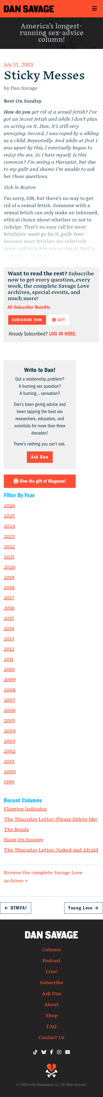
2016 (9, 608)
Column (51, 950)
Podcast (51, 961)
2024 (9, 526)
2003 (9, 741)
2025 (9, 516)
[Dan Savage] (29, 9)
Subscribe (51, 983)
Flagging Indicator (25, 809)
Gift (60, 320)
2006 (10, 710)
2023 (9, 536)
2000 (10, 772)
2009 (10, 680)
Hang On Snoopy (23, 840)
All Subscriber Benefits (29, 307)
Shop (52, 1016)
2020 (9, 567)
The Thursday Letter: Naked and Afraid (51, 850)
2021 (9, 557)
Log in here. (63, 334)
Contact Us (51, 1037)
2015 (9, 618)
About (51, 1005)
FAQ (51, 1026)
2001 (9, 761)
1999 (9, 782)
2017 (9, 598)
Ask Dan (40, 457)
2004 (10, 731)
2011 (8, 659)
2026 (9, 506)
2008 (10, 690)
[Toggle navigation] (94, 9)
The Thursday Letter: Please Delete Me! (50, 819)
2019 (9, 577)
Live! (51, 972)
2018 (9, 587)
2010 (9, 669)
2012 (9, 649)
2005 (9, 721)
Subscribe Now (27, 320)
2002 (9, 751)
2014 (9, 629)
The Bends (16, 829)
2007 (9, 700)
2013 (9, 639)
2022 (9, 547)
